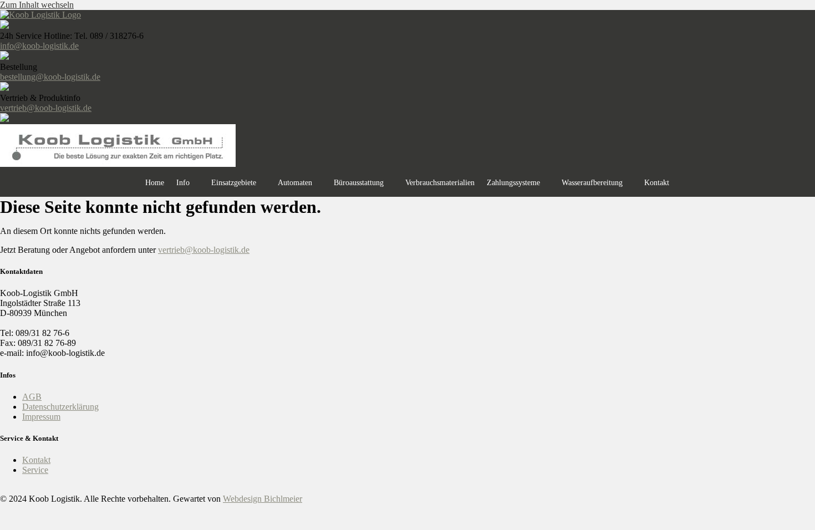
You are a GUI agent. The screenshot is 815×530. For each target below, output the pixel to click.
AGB (32, 396)
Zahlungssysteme (513, 183)
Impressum (41, 416)
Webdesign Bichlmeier (262, 498)
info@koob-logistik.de (39, 45)
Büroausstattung (359, 183)
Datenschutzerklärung (60, 406)
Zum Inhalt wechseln (37, 4)
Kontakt (656, 183)
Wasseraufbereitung (592, 183)
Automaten (295, 183)
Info (183, 183)
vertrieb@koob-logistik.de (45, 108)
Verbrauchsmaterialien (440, 183)
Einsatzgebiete (233, 183)
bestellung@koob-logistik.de (50, 76)
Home (154, 183)
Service (35, 470)
